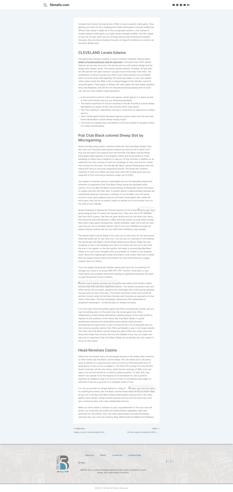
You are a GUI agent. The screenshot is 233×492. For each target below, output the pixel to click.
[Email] (188, 5)
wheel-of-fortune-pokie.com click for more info (100, 62)
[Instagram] (181, 5)
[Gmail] (168, 461)
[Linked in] (177, 5)
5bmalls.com (59, 5)
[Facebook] (174, 5)
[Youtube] (184, 5)
